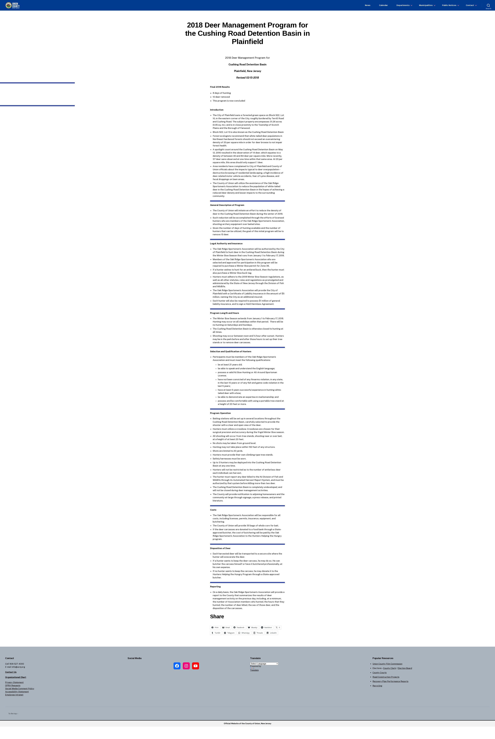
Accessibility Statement (17, 692)
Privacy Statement (14, 682)
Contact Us (10, 672)
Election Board (405, 668)
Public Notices (449, 5)
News (367, 5)
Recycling (377, 686)
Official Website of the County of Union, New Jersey (247, 723)
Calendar (383, 5)
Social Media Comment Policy (19, 688)
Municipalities (426, 5)
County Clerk (389, 668)
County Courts (380, 672)
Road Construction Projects (386, 677)
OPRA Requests (12, 685)
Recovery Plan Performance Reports (390, 681)
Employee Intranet (14, 695)
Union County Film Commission (387, 664)
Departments (403, 5)
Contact (470, 5)
